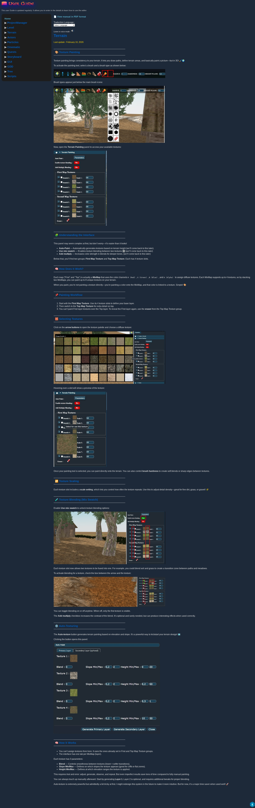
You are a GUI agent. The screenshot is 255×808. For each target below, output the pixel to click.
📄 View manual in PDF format (70, 16)
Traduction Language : (64, 22)
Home (8, 18)
